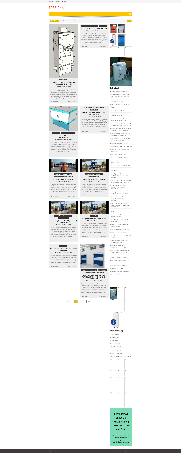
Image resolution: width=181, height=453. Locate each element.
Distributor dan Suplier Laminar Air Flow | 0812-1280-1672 (94, 113)
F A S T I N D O (56, 6)
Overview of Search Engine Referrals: (119, 356)
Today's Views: (114, 337)
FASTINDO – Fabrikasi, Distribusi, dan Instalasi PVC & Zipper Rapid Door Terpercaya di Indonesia (121, 96)
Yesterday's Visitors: (116, 343)
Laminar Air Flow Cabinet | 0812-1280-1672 (94, 29)
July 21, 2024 (92, 116)
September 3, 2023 (91, 281)
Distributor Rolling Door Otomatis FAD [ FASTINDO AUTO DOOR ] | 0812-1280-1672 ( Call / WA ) (121, 252)
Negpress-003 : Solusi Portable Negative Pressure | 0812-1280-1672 (63, 83)
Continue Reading (71, 101)
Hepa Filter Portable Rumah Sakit (118, 257)
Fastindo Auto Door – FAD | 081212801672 (121, 91)
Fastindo (69, 86)
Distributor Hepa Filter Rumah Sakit (119, 265)
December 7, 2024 (61, 86)
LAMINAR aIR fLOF (93, 109)
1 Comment (55, 155)
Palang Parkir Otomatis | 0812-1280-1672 (94, 219)
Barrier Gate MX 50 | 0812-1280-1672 (63, 179)
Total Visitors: (114, 350)
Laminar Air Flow (103, 26)
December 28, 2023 (61, 252)
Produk (52, 14)
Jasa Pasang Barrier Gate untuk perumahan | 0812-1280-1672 (63, 221)
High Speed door (58, 176)
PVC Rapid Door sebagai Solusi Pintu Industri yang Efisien (63, 249)
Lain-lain (58, 14)
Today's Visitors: (115, 340)
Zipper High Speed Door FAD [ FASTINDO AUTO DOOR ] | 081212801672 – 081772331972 (120, 187)
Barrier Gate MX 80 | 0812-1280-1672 (94, 179)
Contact (65, 14)
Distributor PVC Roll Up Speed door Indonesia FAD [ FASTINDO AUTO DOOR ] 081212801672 (121, 198)
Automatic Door (63, 79)
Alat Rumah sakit (94, 26)
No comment (55, 101)
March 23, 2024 (61, 181)
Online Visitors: (114, 334)
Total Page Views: (115, 353)
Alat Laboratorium (85, 26)
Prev (68, 301)
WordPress (73, 451)
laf (102, 107)
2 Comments (86, 194)
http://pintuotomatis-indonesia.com (121, 442)
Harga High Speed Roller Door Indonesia (120, 271)
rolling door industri (102, 270)
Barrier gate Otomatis (67, 174)
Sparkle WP (128, 451)
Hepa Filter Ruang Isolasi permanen (119, 232)
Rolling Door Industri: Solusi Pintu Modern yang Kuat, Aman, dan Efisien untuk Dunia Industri (120, 106)
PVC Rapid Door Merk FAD (117, 101)
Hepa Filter (72, 133)
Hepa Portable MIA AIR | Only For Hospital (120, 229)
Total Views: (114, 347)
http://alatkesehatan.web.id (121, 437)
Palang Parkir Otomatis (67, 176)
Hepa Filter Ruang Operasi (117, 268)
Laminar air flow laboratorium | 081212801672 (64, 136)
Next (89, 301)
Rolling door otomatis (88, 272)
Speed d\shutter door (99, 272)
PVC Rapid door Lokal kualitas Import (119, 111)
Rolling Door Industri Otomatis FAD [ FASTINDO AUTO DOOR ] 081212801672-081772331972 (120, 205)
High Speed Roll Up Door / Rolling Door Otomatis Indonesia (73, 20)
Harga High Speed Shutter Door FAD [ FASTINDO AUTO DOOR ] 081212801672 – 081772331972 (94, 277)
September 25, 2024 (91, 31)
